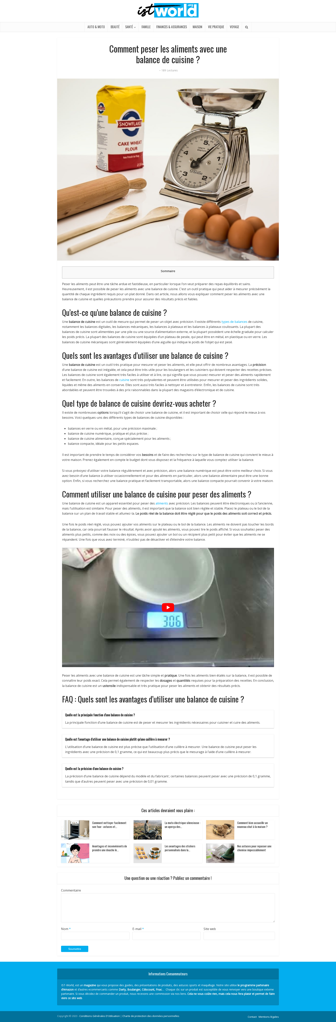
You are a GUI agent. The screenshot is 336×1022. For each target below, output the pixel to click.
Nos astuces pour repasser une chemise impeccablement (254, 848)
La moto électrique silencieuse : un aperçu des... (182, 825)
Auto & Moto (96, 27)
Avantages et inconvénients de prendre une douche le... (109, 848)
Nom (66, 929)
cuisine (124, 380)
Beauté (115, 27)
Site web (210, 929)
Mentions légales (269, 1016)
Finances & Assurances (171, 27)
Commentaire (71, 890)
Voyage (234, 27)
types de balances (234, 322)
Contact (252, 1016)
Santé (129, 27)
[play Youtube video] (168, 607)
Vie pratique (216, 27)
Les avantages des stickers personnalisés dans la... (180, 848)
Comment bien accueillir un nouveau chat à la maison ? (252, 825)
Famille (146, 27)
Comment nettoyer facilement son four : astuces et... (109, 825)
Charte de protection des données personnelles (150, 1016)
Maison (197, 27)
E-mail (138, 929)
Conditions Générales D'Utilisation (99, 1016)
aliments (162, 503)
